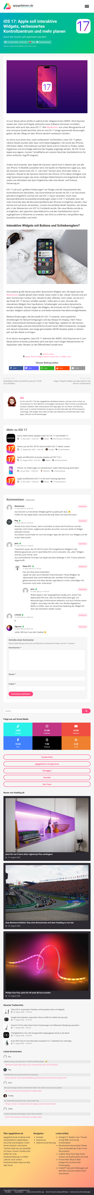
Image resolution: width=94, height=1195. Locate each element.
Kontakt (47, 777)
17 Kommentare (59, 482)
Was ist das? (32, 46)
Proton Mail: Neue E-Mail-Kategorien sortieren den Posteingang (70, 1162)
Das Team (47, 784)
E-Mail (12, 684)
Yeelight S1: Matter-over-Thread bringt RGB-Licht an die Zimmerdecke (73, 1140)
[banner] (18, 6)
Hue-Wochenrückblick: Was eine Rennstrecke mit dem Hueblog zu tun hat (40, 923)
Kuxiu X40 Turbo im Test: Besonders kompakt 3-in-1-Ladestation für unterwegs (41, 1041)
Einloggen (47, 770)
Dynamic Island (49, 357)
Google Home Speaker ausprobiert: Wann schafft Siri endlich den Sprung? (39, 1017)
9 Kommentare (63, 450)
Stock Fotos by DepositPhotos (57, 1192)
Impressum (41, 1140)
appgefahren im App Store (47, 764)
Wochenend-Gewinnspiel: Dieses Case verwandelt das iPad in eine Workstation (73, 1148)
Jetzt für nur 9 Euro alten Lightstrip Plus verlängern (29, 854)
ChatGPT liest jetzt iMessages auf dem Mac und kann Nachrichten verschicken (73, 1171)
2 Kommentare (59, 471)
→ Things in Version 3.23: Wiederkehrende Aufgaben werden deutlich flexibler (29, 1104)
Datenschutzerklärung (46, 1142)
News (52, 354)
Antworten (82, 506)
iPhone (46, 354)
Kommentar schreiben (61, 439)
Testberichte (47, 757)
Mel (33, 42)
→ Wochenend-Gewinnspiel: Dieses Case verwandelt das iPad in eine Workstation (30, 1065)
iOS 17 (58, 357)
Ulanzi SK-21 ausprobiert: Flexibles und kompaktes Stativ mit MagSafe (37, 1010)
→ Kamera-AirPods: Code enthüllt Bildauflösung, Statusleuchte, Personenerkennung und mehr (35, 1078)
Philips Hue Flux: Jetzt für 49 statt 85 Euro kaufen (28, 993)
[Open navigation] (86, 6)
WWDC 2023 (66, 357)
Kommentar (15, 647)
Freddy (51, 450)
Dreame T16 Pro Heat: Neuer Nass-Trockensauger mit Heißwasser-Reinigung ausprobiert (45, 1025)
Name (12, 674)
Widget (39, 357)
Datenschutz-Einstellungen (80, 1192)
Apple (27, 357)
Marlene (46, 471)
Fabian (46, 439)
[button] (16, 368)
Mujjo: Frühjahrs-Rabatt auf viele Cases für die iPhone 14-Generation (72, 382)
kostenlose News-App (13, 1162)
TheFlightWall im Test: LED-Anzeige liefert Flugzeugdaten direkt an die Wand (40, 1033)
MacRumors (52, 127)
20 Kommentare (61, 460)
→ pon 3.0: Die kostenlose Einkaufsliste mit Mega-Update (22, 1091)
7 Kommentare (44, 42)
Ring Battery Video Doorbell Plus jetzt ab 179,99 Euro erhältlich (22, 382)
